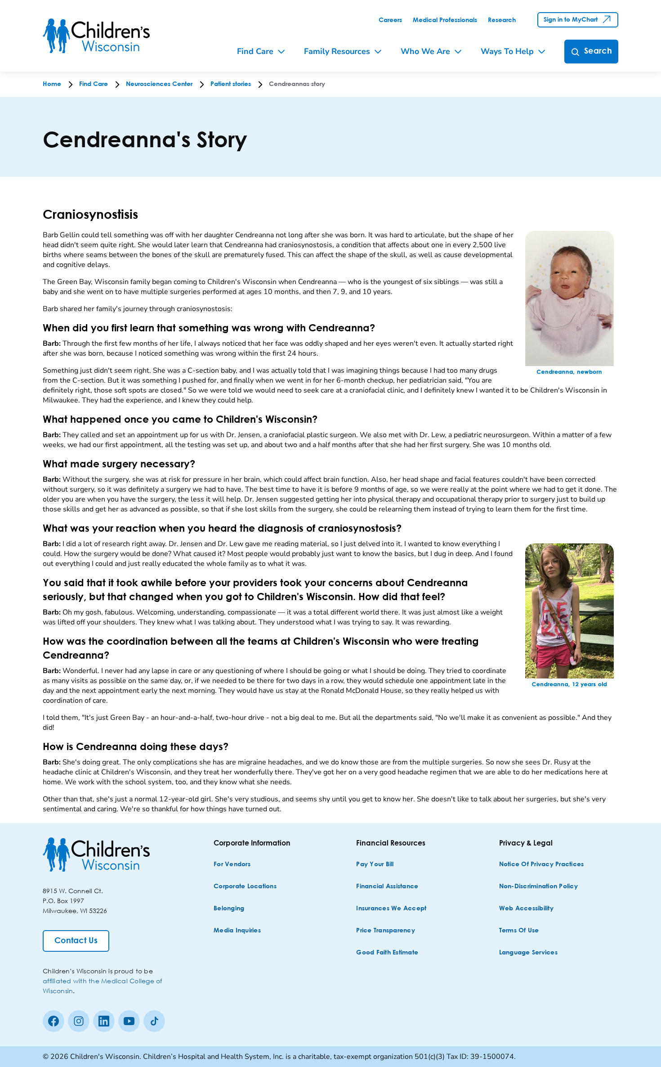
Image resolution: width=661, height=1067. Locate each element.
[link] (390, 20)
